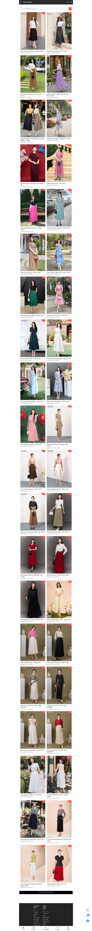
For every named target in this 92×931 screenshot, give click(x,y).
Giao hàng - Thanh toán (46, 913)
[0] (71, 2)
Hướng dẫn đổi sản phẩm (46, 923)
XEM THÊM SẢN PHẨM (46, 892)
